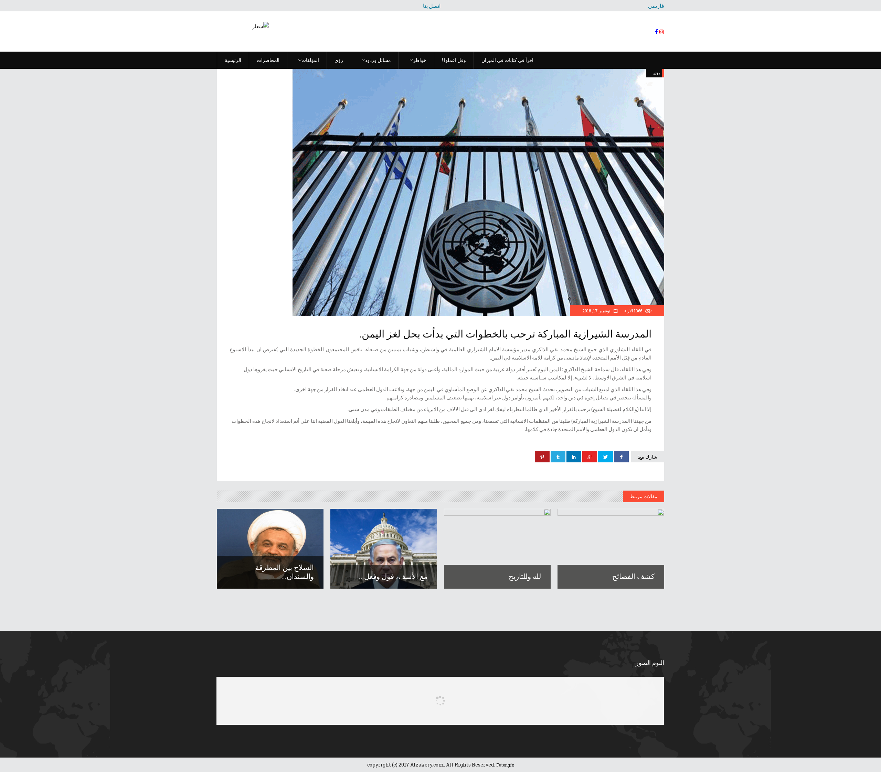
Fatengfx (505, 765)
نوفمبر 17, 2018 (596, 310)
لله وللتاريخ (525, 576)
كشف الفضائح (633, 576)
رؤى (656, 72)
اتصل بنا (431, 5)
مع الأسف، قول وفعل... (393, 576)
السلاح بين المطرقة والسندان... (284, 571)
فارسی (656, 5)
